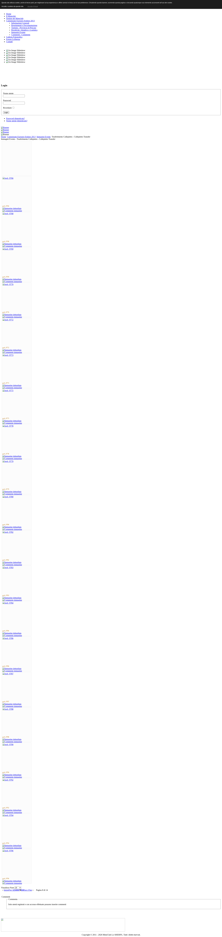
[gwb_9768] (8, 213)
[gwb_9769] (8, 249)
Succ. (26, 890)
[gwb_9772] (8, 320)
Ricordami (7, 108)
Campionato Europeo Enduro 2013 (21, 137)
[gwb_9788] (8, 709)
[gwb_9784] (8, 603)
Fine (30, 890)
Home (3, 137)
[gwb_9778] (8, 426)
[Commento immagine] (12, 211)
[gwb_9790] (8, 744)
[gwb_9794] (8, 815)
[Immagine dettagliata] (11, 208)
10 (23, 890)
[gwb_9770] (8, 284)
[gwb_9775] (8, 390)
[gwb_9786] (8, 638)
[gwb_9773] (8, 355)
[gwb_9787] (8, 674)
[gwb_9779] (8, 461)
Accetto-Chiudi (32, 6)
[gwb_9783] (8, 567)
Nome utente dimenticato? (16, 121)
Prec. (10, 890)
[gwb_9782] (8, 532)
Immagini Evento (44, 137)
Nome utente (8, 93)
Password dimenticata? (15, 118)
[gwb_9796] (8, 851)
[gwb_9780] (8, 497)
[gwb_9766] (8, 178)
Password (7, 100)
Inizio (6, 890)
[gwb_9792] (8, 780)
